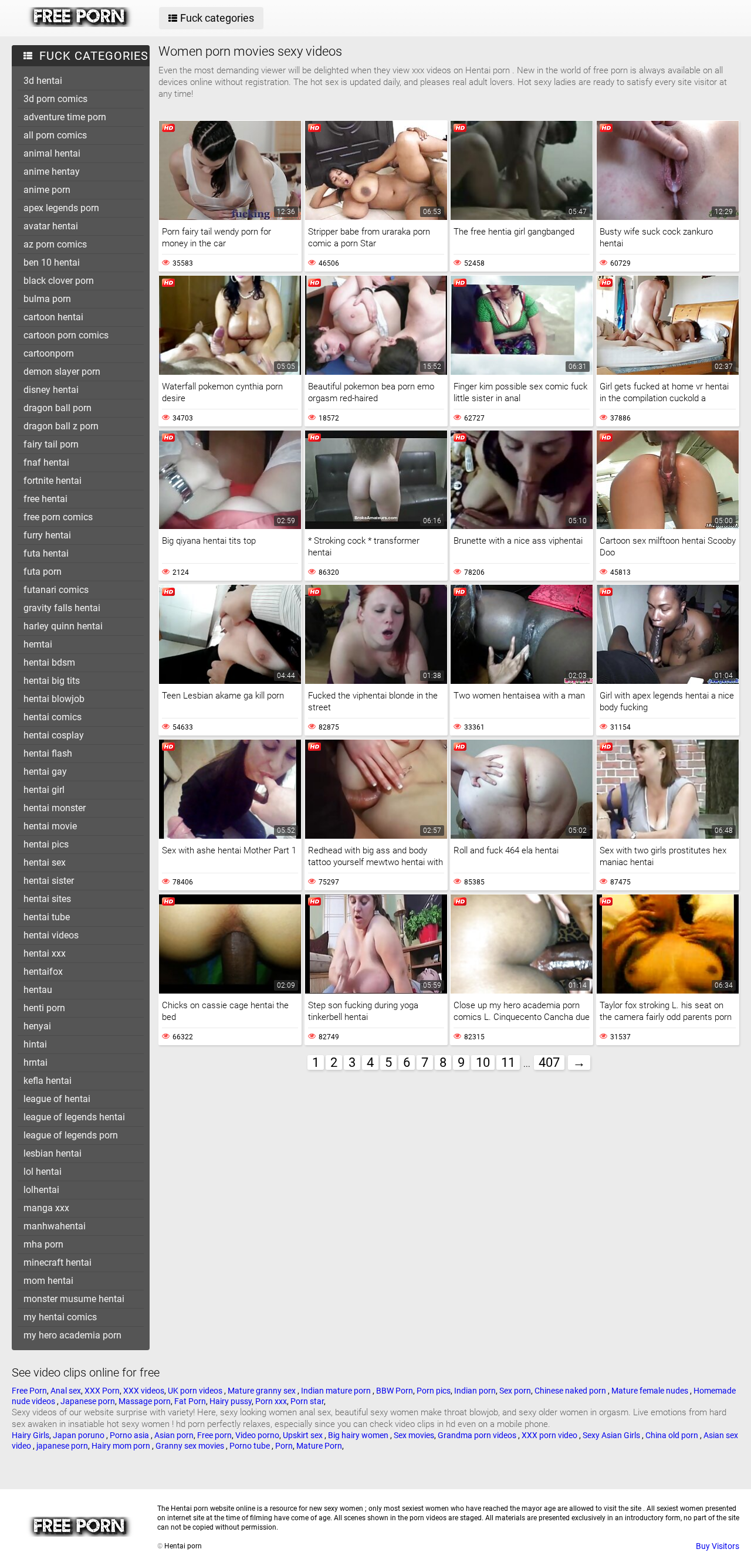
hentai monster (54, 807)
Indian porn (475, 1390)
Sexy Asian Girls (612, 1435)
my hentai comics (60, 1317)
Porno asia (130, 1435)
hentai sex (44, 862)
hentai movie (50, 826)
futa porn (42, 571)
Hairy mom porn (122, 1445)
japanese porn (62, 1445)
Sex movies (414, 1435)
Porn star (307, 1401)
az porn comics (55, 244)
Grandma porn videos (478, 1435)
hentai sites (47, 898)
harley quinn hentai (63, 626)
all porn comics (55, 135)
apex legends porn (61, 207)
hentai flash (47, 753)
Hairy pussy (230, 1401)
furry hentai (47, 535)
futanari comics (56, 589)
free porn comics (58, 517)
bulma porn (47, 298)
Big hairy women (359, 1435)
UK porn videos (196, 1390)
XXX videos (143, 1390)
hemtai (37, 644)
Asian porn (174, 1435)
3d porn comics (55, 98)
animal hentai (51, 153)
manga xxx (46, 1208)
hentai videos (51, 935)
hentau (37, 989)
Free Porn (29, 1390)
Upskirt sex (303, 1435)
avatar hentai (50, 226)
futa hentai (46, 553)
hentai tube (46, 917)
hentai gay (45, 771)
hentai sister (48, 880)
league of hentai (56, 1098)
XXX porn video (550, 1435)
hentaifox (43, 971)
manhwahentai (54, 1226)
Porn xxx (271, 1401)
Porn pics (434, 1390)
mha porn (43, 1244)
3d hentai (42, 80)
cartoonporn (48, 353)
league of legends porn (70, 1135)
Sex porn (515, 1390)
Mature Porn (319, 1445)
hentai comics (52, 717)
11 (508, 1062)
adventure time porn (64, 117)
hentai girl (44, 789)
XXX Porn (102, 1390)
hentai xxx (44, 953)
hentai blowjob (53, 698)
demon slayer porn (61, 371)
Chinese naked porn (571, 1390)
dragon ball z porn (61, 426)
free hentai (45, 498)
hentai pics (46, 844)
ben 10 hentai (51, 262)
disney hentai (51, 389)
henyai (37, 1026)
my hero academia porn (72, 1335)
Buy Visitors (717, 1546)
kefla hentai (47, 1080)
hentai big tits (51, 680)
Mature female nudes (650, 1390)
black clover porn (58, 280)
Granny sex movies (190, 1445)
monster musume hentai (73, 1298)
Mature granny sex (262, 1390)
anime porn (46, 189)
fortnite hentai (52, 480)
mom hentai (48, 1280)
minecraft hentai (57, 1262)
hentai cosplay (53, 735)
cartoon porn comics (66, 335)
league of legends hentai (74, 1117)
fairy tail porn (51, 444)
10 (483, 1062)
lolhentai (41, 1189)
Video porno (257, 1435)
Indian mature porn (337, 1390)
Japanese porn (87, 1401)
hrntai (35, 1062)
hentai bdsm (49, 662)
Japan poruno (79, 1435)
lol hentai (42, 1171)
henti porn (44, 1008)
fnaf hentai (46, 462)
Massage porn (145, 1401)
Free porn (214, 1435)
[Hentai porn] (80, 24)
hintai (35, 1044)
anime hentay (51, 171)
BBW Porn (394, 1390)
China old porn (672, 1435)
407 (549, 1062)
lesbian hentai (52, 1153)
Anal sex (65, 1390)
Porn (284, 1445)
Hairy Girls (30, 1435)
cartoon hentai (53, 317)
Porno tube (250, 1445)
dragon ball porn (57, 407)
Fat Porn (190, 1401)
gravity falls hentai (61, 607)
